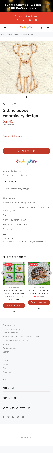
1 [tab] (26, 97)
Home (3, 34)
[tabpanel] (26, 67)
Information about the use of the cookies (21, 336)
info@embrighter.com (28, 16)
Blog (5, 368)
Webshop (7, 364)
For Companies (9, 348)
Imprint (6, 344)
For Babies (22, 175)
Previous (4, 273)
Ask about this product (13, 136)
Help (5, 379)
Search (6, 352)
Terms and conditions (13, 329)
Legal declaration (10, 332)
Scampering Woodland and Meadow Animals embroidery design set (14, 293)
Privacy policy (9, 325)
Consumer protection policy (15, 340)
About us (7, 372)
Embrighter (16, 171)
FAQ (4, 375)
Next (49, 273)
